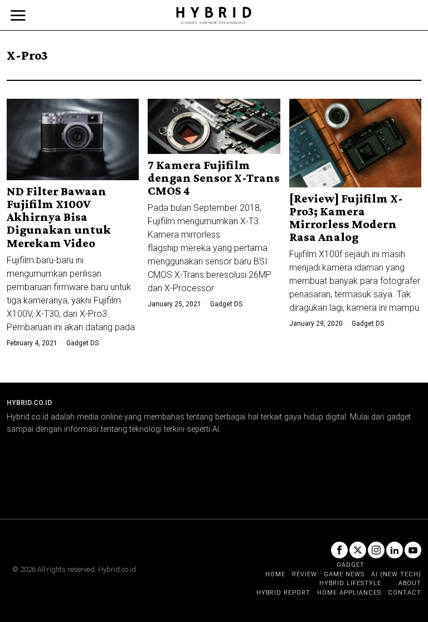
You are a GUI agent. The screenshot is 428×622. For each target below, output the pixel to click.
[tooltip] (339, 550)
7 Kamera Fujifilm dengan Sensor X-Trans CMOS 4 (214, 177)
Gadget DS (82, 343)
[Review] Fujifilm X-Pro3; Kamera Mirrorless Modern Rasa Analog (346, 217)
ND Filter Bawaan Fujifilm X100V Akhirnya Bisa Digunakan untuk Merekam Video (59, 217)
